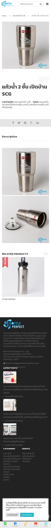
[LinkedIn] (37, 123)
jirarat (8, 396)
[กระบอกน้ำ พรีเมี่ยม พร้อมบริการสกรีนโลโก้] (7, 4)
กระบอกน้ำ (43, 101)
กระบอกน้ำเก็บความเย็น (12, 104)
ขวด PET (7, 453)
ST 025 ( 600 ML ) (8, 299)
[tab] (25, 136)
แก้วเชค (6, 463)
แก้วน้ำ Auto (8, 474)
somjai (8, 445)
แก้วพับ (6, 477)
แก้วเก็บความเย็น (37, 104)
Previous (43, 254)
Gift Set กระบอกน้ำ (11, 469)
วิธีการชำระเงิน (28, 453)
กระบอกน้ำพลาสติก (11, 456)
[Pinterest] (25, 123)
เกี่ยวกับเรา (27, 458)
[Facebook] (13, 123)
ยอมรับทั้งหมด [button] (27, 515)
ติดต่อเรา (26, 461)
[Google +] (31, 123)
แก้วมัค (6, 471)
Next (47, 254)
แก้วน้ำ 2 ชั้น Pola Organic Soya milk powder (41, 79)
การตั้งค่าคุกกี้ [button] (12, 515)
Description (9, 136)
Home (4, 16)
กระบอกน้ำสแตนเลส (12, 458)
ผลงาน (6, 479)
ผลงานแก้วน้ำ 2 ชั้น (19, 16)
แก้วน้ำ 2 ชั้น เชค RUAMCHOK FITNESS (47, 79)
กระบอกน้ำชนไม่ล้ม (11, 466)
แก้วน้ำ (26, 104)
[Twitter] (19, 123)
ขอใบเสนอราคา (28, 456)
